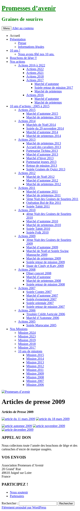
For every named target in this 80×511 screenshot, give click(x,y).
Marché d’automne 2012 (42, 180)
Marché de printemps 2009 (43, 258)
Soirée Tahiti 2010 (38, 228)
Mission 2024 (27, 332)
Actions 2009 (26, 236)
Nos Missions (18, 329)
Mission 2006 (35, 384)
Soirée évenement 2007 (41, 299)
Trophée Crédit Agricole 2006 (45, 314)
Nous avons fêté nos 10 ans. (36, 54)
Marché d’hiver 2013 (40, 158)
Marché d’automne (46, 84)
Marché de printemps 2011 (43, 195)
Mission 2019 (27, 340)
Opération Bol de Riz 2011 (43, 202)
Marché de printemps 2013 (43, 143)
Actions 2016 (35, 95)
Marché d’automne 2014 (42, 132)
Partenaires (17, 496)
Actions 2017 (35, 80)
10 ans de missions (30, 351)
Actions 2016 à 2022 (31, 65)
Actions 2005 (26, 321)
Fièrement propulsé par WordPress (24, 507)
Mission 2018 (27, 344)
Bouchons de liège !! (23, 58)
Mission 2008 (35, 377)
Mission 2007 (35, 381)
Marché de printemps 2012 (43, 184)
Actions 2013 (26, 139)
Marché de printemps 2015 (43, 117)
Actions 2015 (26, 110)
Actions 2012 (26, 173)
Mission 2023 (27, 336)
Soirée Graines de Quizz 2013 (45, 169)
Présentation (18, 39)
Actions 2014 (26, 121)
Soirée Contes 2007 (39, 292)
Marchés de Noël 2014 (41, 124)
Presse (22, 43)
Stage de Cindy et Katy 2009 (45, 266)
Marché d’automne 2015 (42, 113)
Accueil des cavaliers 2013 (43, 147)
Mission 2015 (35, 355)
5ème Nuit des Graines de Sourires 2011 (52, 199)
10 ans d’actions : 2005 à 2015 (29, 106)
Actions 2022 (35, 69)
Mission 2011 (35, 370)
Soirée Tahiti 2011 (38, 206)
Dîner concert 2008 (38, 273)
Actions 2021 (35, 72)
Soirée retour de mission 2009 (45, 262)
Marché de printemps (48, 91)
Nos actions (17, 61)
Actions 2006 (26, 310)
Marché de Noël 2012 (40, 176)
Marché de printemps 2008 (43, 280)
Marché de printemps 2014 (43, 136)
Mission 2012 (35, 366)
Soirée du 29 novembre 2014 (45, 128)
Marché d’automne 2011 (42, 191)
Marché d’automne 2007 (42, 295)
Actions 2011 (26, 188)
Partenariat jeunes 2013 (41, 162)
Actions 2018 (35, 76)
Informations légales (31, 46)
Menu (6, 28)
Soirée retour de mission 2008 (45, 284)
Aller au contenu (23, 28)
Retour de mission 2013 (41, 165)
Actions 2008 (26, 269)
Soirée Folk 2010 (37, 232)
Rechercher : (10, 503)
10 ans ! (15, 50)
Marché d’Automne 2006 (42, 318)
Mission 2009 (35, 373)
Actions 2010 (26, 210)
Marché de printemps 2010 (43, 225)
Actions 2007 (26, 288)
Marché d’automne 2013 (42, 154)
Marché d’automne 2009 (42, 247)
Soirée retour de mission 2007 (45, 306)
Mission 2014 (35, 358)
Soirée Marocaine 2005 (41, 325)
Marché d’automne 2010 (42, 221)
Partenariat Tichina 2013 (42, 150)
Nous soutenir (19, 492)
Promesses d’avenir (29, 8)
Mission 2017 (27, 347)
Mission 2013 (35, 362)
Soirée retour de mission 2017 (53, 87)
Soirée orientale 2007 (40, 303)
